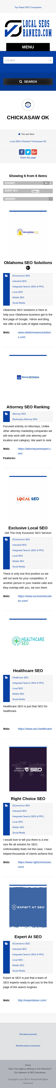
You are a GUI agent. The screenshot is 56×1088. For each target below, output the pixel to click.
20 (46, 183)
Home (28, 1065)
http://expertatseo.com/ (32, 1000)
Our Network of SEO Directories (30, 1072)
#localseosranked (28, 1034)
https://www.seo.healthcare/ (35, 728)
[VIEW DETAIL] (28, 213)
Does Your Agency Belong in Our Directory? (30, 1069)
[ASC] (51, 199)
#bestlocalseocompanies (28, 1045)
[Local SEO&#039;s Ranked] (28, 28)
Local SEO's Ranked (20, 141)
